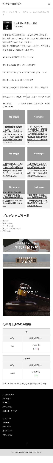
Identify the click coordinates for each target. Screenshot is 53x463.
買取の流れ (7, 427)
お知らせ (19, 26)
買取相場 (6, 422)
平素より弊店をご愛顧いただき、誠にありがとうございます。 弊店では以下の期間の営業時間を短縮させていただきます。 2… (13, 137)
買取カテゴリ (8, 407)
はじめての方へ (8, 394)
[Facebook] (26, 444)
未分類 (5, 221)
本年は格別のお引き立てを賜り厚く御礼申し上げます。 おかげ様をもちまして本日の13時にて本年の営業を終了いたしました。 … (37, 170)
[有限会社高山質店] (12, 4)
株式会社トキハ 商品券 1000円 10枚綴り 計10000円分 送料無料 (14, 98)
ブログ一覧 (13, 12)
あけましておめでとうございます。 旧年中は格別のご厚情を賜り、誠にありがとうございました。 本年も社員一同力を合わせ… (13, 170)
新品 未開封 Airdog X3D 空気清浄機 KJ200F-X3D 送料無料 (38, 98)
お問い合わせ (8, 435)
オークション (8, 226)
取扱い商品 (7, 224)
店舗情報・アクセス (10, 411)
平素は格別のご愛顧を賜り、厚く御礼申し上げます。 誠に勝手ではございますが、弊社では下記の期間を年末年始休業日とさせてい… (13, 199)
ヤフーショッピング (11, 228)
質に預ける (7, 399)
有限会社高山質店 (24, 452)
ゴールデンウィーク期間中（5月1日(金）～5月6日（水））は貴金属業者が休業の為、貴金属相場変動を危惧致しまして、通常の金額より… (37, 135)
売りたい (6, 403)
